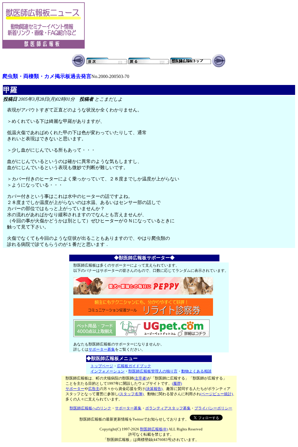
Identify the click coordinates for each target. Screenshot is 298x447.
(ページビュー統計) (216, 394)
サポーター (74, 388)
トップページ (102, 366)
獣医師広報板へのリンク (90, 408)
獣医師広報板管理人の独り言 (153, 371)
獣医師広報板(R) (154, 429)
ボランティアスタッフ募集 (168, 408)
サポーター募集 (101, 349)
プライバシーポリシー (213, 408)
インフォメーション (108, 371)
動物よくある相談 (196, 371)
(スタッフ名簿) (130, 394)
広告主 (94, 388)
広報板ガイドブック (134, 366)
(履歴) (177, 383)
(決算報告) (153, 388)
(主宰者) (140, 378)
